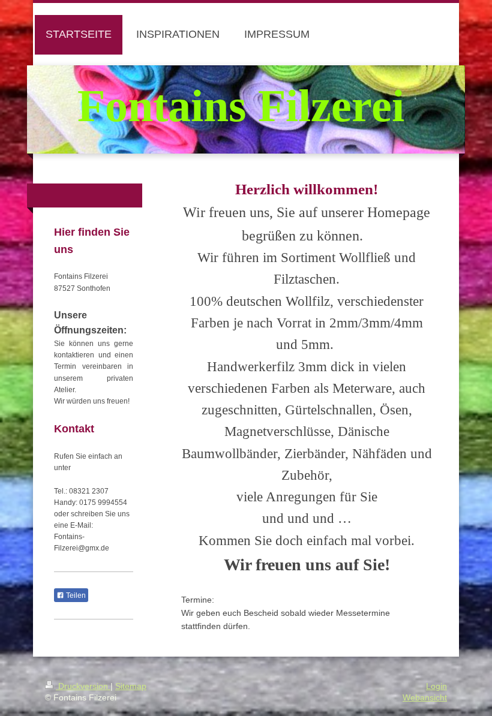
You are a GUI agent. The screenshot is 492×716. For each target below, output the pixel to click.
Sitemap (130, 686)
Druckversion (83, 686)
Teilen (75, 595)
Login (436, 686)
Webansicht (425, 697)
